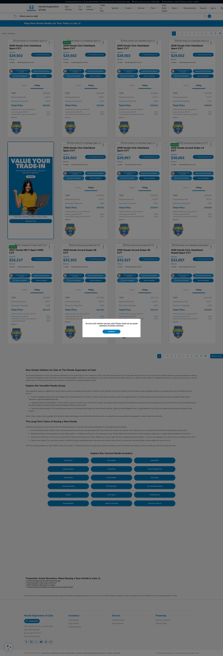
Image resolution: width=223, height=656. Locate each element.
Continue (111, 331)
